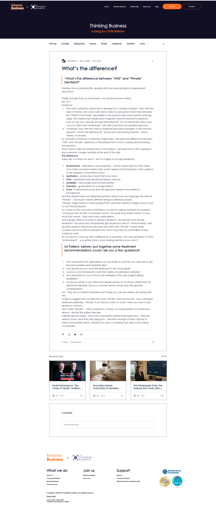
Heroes (93, 43)
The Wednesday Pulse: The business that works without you (148, 387)
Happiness (117, 43)
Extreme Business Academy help (128, 481)
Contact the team (123, 478)
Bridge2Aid (79, 43)
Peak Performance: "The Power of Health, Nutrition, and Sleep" (66, 387)
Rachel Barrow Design (62, 502)
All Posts (52, 43)
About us (50, 475)
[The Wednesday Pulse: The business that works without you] (148, 371)
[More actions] (152, 60)
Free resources (52, 484)
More (142, 43)
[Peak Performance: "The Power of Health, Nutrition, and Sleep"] (67, 371)
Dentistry (131, 43)
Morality (65, 43)
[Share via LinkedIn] (75, 334)
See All (164, 356)
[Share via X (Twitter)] (69, 334)
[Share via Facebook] (63, 334)
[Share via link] (81, 334)
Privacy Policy (51, 496)
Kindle (104, 43)
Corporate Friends (53, 478)
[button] (163, 44)
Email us (119, 475)
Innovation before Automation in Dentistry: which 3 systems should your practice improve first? (108, 387)
